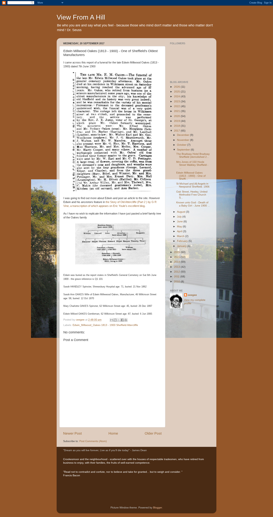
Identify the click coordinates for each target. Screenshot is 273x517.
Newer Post (72, 433)
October (182, 144)
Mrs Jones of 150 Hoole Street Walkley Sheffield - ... (192, 165)
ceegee (192, 295)
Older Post (153, 433)
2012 (177, 271)
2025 (177, 91)
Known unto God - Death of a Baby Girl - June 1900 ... (193, 204)
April (180, 231)
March (181, 236)
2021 (177, 111)
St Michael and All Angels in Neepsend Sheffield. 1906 (192, 185)
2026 (177, 86)
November (183, 140)
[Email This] (111, 320)
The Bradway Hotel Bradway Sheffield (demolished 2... (193, 155)
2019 (177, 121)
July (179, 216)
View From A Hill (81, 17)
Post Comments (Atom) (93, 441)
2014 (177, 261)
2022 (177, 106)
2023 (177, 101)
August (181, 211)
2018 (177, 125)
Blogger (157, 507)
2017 (177, 130)
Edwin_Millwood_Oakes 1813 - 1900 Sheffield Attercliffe (105, 325)
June (180, 221)
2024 (177, 96)
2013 (177, 266)
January (182, 246)
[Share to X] (119, 320)
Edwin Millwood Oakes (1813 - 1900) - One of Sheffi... (191, 175)
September (184, 149)
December (183, 135)
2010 (177, 281)
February (182, 241)
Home (113, 433)
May (180, 226)
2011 (177, 276)
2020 (177, 116)
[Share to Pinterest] (126, 320)
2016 (177, 252)
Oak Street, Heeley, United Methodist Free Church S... (191, 194)
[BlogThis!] (115, 320)
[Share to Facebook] (122, 320)
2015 (177, 257)
